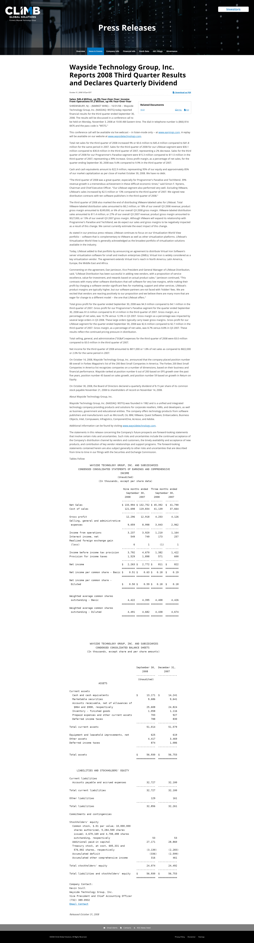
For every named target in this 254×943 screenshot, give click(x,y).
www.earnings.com (169, 132)
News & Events (95, 51)
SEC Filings (158, 51)
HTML (179, 110)
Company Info (112, 51)
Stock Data (144, 51)
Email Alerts (112, 927)
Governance (171, 51)
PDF (187, 110)
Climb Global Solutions (63, 937)
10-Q (142, 109)
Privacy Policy (180, 937)
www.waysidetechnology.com (124, 136)
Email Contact (78, 904)
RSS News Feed (144, 927)
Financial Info (129, 51)
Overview (80, 51)
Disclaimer (192, 937)
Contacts (127, 927)
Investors (233, 9)
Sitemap (201, 937)
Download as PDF (183, 92)
